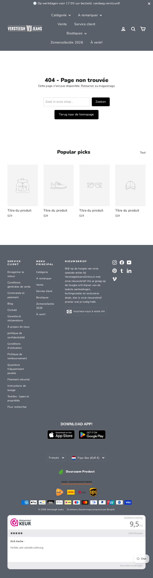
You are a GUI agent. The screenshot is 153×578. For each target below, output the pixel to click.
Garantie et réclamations (15, 318)
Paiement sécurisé (18, 379)
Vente (62, 24)
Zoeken (101, 102)
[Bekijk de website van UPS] (93, 492)
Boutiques (75, 33)
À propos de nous (18, 327)
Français (54, 457)
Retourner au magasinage (98, 86)
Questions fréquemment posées (15, 369)
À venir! (96, 42)
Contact (12, 310)
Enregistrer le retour (15, 274)
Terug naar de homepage (76, 114)
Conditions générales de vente (19, 284)
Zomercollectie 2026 (67, 42)
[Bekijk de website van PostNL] (59, 492)
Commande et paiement (15, 295)
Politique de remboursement (17, 356)
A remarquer (88, 15)
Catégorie (59, 15)
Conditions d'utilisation (14, 346)
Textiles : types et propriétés (18, 398)
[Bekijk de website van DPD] (82, 492)
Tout (143, 152)
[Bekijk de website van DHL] (71, 492)
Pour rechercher (17, 407)
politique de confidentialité (16, 335)
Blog (10, 303)
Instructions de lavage (16, 388)
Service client (84, 24)
